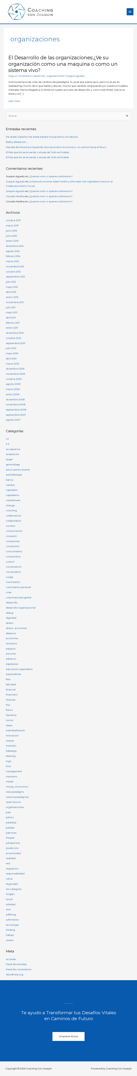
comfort (10, 526)
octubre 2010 (13, 338)
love (8, 766)
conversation (13, 572)
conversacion (14, 566)
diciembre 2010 (15, 333)
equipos (10, 648)
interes (10, 740)
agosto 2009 (13, 384)
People (10, 837)
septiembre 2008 (16, 409)
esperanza (12, 664)
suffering (11, 914)
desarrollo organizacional (20, 607)
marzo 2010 (12, 363)
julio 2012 (11, 281)
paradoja (11, 822)
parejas (10, 827)
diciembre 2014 (15, 246)
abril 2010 (11, 358)
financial (11, 689)
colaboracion (13, 515)
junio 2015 (11, 236)
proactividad (13, 853)
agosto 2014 (13, 251)
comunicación (14, 531)
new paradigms (15, 792)
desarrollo (39, 76)
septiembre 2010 (15, 343)
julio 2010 (11, 348)
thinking (10, 930)
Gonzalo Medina (15, 196)
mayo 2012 (12, 287)
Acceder (11, 959)
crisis (8, 592)
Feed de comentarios (18, 969)
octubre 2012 (13, 271)
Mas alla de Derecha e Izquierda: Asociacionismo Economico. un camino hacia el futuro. (56, 147)
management (14, 771)
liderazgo (11, 751)
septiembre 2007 (16, 415)
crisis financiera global (18, 597)
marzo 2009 (13, 389)
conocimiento (14, 551)
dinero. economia (16, 628)
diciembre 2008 (15, 399)
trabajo (10, 935)
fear (8, 679)
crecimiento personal (18, 587)
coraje (9, 577)
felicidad (11, 684)
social (9, 899)
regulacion (12, 868)
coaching (11, 510)
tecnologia (12, 925)
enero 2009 (12, 394)
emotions (11, 643)
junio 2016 (11, 230)
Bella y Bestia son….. (17, 142)
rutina (9, 878)
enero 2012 (12, 297)
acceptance (13, 449)
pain (8, 812)
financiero (12, 694)
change (10, 505)
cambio (10, 485)
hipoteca (11, 715)
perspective (13, 843)
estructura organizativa (19, 669)
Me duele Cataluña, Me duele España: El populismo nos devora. (42, 137)
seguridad (12, 884)
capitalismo (12, 495)
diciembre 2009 (15, 368)
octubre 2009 (14, 379)
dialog (9, 613)
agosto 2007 (13, 420)
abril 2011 (11, 317)
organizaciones (55, 76)
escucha (11, 653)
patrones (11, 832)
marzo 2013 (12, 261)
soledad (10, 904)
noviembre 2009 (15, 374)
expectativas (13, 674)
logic (9, 761)
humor (10, 720)
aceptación (12, 454)
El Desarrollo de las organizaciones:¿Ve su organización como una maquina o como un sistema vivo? (63, 64)
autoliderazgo (14, 474)
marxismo (11, 776)
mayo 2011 (11, 312)
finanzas (10, 699)
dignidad (11, 618)
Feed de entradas (16, 964)
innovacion (12, 735)
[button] (68, 1036)
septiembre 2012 (15, 276)
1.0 (7, 439)
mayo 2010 (12, 353)
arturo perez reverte (18, 469)
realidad (11, 858)
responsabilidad (15, 873)
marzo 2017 (12, 225)
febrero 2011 (13, 322)
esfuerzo (11, 658)
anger (9, 459)
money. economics (17, 786)
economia (12, 638)
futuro (9, 710)
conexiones (12, 541)
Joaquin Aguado (15, 181)
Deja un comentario (20, 76)
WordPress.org (14, 974)
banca (9, 480)
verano (10, 940)
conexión (11, 536)
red (8, 863)
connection (12, 546)
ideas (9, 725)
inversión (11, 745)
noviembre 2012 (15, 266)
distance (11, 633)
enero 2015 (12, 241)
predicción (12, 848)
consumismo (13, 556)
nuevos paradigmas (17, 797)
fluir (8, 705)
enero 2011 (12, 327)
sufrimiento (12, 919)
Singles (10, 894)
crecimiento (13, 582)
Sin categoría (13, 889)
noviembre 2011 (15, 302)
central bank (13, 500)
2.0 (7, 444)
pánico (10, 817)
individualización (15, 730)
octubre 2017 (13, 220)
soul (8, 909)
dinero (10, 623)
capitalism (12, 490)
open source (13, 802)
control (10, 561)
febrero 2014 (13, 256)
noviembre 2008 (15, 404)
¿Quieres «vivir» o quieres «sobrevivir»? (51, 176)
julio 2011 (10, 307)
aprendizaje (13, 464)
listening (11, 756)
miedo (10, 781)
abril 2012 (11, 292)
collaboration (13, 520)
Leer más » (14, 101)
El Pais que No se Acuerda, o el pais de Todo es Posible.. (38, 152)
